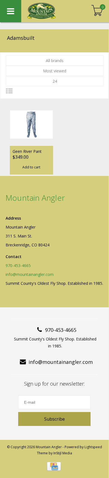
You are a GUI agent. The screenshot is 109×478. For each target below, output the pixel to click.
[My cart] (97, 11)
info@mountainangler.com (30, 274)
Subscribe (54, 419)
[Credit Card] (54, 466)
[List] (9, 90)
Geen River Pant (27, 151)
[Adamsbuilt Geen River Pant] (31, 124)
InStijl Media (62, 453)
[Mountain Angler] (50, 11)
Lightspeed (93, 447)
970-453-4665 (18, 265)
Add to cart (31, 167)
